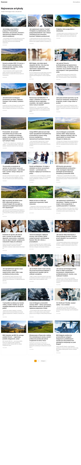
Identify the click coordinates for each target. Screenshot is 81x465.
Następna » (43, 360)
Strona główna (76, 2)
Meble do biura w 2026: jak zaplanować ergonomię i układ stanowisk (38, 202)
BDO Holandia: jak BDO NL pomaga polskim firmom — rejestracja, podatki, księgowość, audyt (13, 337)
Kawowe (4, 2)
